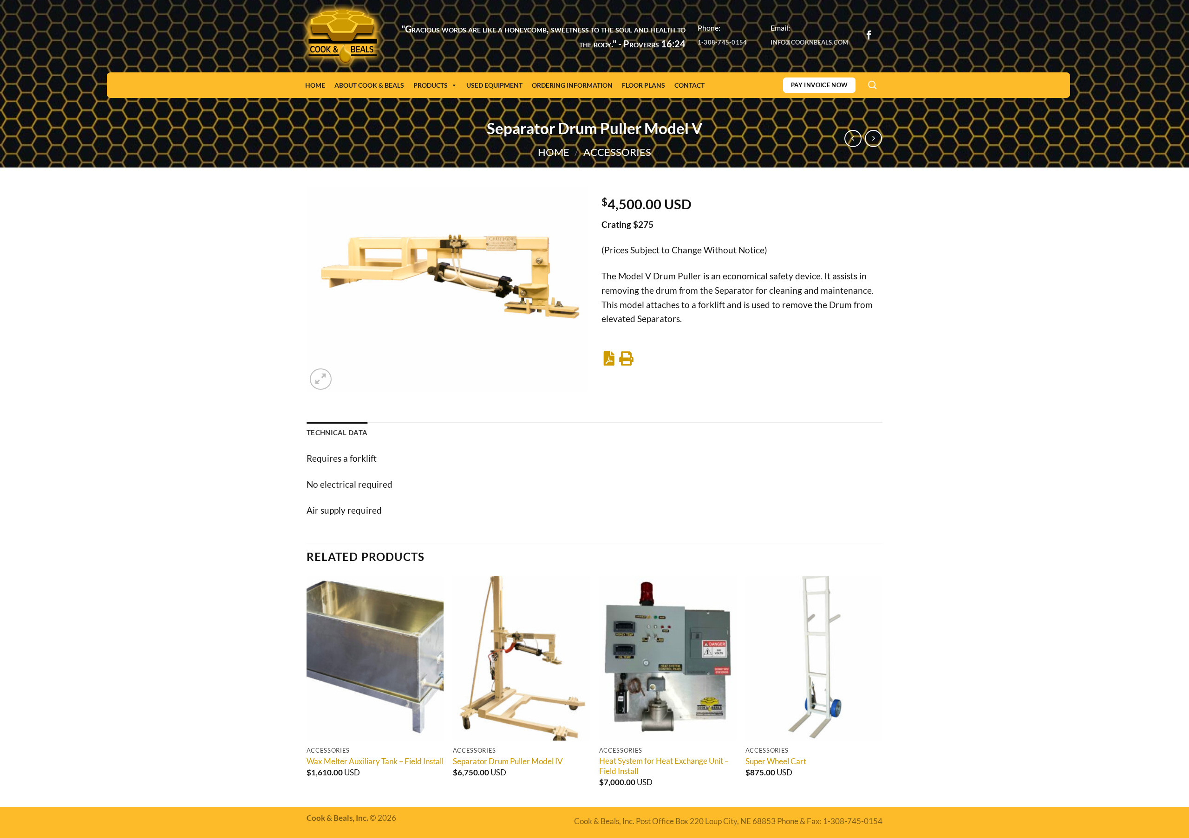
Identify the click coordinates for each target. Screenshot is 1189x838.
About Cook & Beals (369, 85)
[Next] (882, 690)
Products (430, 85)
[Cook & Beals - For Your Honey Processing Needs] (343, 36)
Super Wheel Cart (775, 761)
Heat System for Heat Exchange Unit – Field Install (664, 766)
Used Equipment (494, 85)
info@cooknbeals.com (809, 42)
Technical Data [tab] (337, 432)
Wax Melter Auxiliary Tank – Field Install (375, 761)
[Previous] (307, 690)
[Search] (872, 85)
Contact (689, 85)
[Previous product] (873, 138)
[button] (321, 379)
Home (315, 85)
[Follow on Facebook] (869, 36)
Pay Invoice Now (819, 85)
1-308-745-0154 (722, 42)
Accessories (617, 152)
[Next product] (853, 138)
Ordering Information (572, 85)
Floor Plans (643, 85)
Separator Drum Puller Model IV (508, 761)
